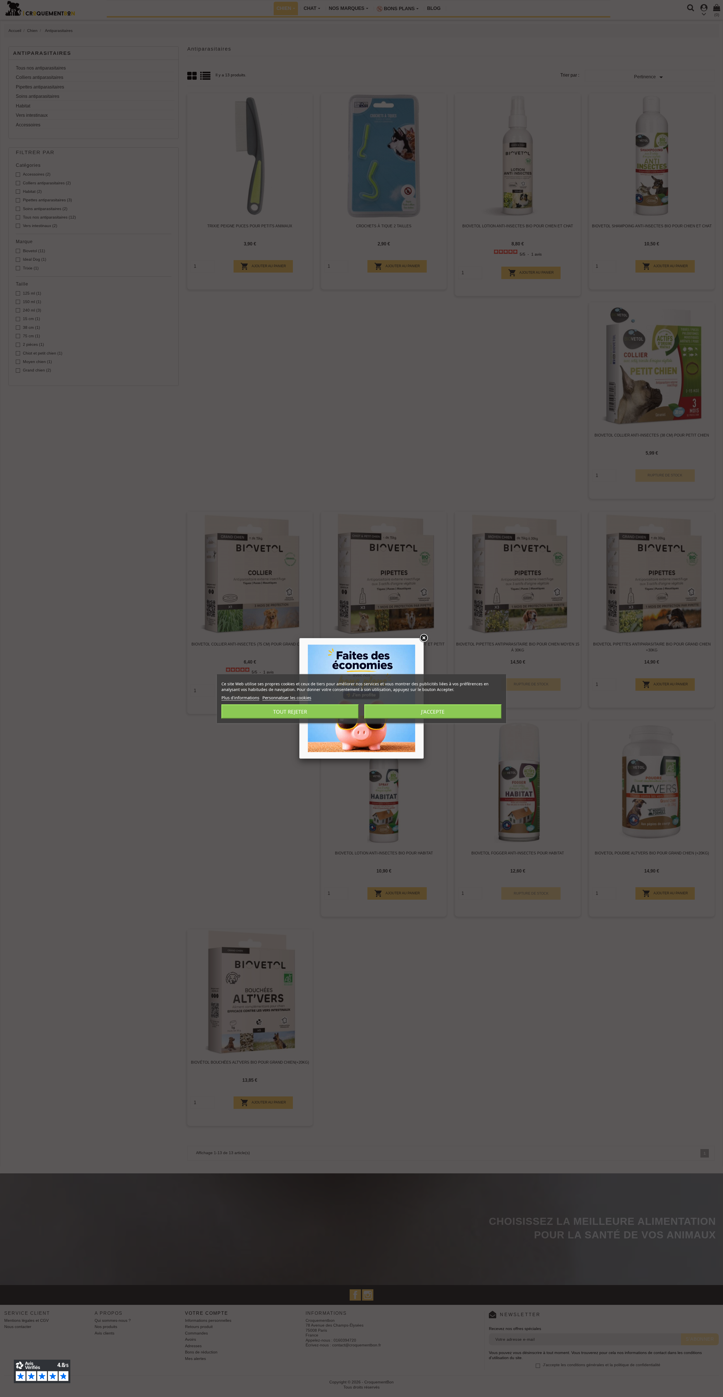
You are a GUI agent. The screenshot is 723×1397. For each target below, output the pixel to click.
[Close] (424, 638)
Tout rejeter (290, 711)
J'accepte (433, 711)
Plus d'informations (240, 697)
